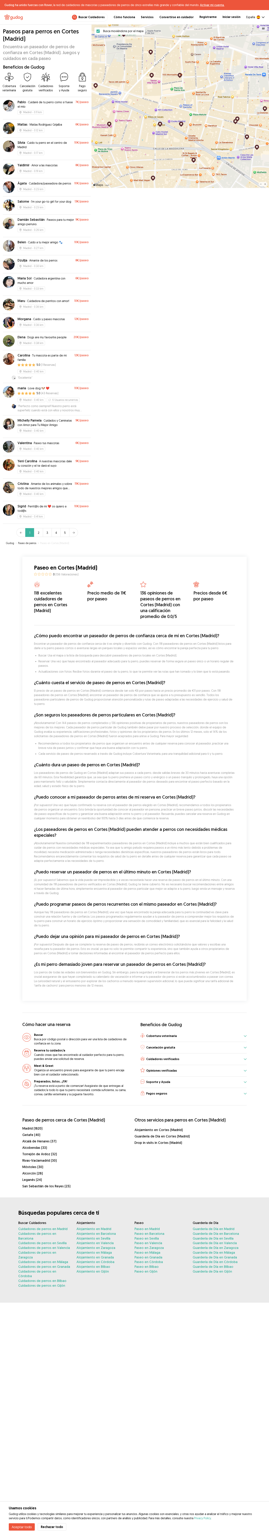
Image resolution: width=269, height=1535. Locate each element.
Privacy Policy (202, 1518)
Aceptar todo (22, 1527)
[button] (193, 1036)
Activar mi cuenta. (212, 5)
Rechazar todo (52, 1527)
